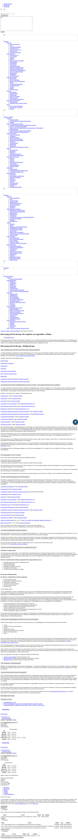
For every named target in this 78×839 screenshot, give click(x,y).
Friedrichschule (4, 360)
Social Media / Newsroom (16, 107)
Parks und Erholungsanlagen (17, 239)
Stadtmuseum (13, 286)
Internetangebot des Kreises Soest (59, 691)
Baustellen (12, 220)
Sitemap (6, 790)
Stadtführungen (13, 295)
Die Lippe (12, 327)
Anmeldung (12, 136)
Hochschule (6, 6)
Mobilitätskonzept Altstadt (16, 228)
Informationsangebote (15, 257)
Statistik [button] (3, 818)
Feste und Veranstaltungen (16, 279)
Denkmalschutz (13, 214)
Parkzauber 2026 (14, 119)
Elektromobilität (13, 235)
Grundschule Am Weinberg (7, 363)
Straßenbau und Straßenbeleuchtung (18, 226)
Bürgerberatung (13, 62)
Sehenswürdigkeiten (15, 298)
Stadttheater (12, 281)
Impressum (6, 787)
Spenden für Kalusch (15, 44)
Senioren (12, 159)
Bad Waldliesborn (14, 296)
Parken (11, 225)
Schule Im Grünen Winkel (7, 520)
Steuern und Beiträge (15, 96)
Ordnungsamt (13, 65)
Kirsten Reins (5, 742)
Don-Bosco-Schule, (8, 659)
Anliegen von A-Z (14, 48)
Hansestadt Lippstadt (15, 301)
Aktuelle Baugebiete (15, 205)
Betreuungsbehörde (14, 165)
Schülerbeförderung (14, 137)
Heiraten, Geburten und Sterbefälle (18, 126)
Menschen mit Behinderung (16, 162)
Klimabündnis (13, 254)
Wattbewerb (13, 206)
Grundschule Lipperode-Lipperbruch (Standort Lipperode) (15, 379)
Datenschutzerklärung (20, 803)
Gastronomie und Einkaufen (16, 299)
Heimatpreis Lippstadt (15, 312)
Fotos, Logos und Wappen (16, 106)
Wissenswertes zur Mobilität (16, 232)
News (11, 45)
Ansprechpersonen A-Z (15, 49)
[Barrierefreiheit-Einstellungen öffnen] (75, 422)
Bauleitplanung (13, 213)
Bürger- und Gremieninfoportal (17, 81)
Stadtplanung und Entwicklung (17, 210)
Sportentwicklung (14, 183)
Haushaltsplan (13, 92)
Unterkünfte (13, 305)
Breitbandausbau (14, 202)
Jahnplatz (12, 185)
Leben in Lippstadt (5, 331)
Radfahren (12, 178)
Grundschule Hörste (5, 421)
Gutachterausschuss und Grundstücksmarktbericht (22, 217)
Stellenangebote (13, 102)
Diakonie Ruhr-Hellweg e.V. (27, 403)
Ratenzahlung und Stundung (16, 99)
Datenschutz (7, 788)
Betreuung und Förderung (16, 139)
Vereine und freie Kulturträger (17, 290)
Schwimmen (13, 180)
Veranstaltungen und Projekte (17, 176)
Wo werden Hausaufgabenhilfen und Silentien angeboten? (14, 530)
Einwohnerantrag (14, 89)
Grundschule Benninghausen (8, 416)
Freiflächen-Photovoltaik (16, 253)
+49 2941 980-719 (5, 717)
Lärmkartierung (13, 221)
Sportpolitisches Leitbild (15, 187)
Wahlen (11, 82)
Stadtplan (12, 58)
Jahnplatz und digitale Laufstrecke (18, 321)
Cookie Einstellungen (9, 794)
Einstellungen (4, 806)
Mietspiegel (12, 152)
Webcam (12, 59)
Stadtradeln (12, 207)
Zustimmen (5, 809)
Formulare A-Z (13, 51)
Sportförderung (13, 184)
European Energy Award (16, 251)
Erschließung (13, 215)
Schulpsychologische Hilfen (16, 140)
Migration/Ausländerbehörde (17, 67)
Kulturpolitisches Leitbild (16, 307)
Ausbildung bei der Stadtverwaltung (18, 103)
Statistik (12, 88)
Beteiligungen (13, 95)
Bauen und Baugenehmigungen (17, 211)
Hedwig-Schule (4, 523)
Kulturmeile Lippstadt (15, 318)
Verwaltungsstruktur (14, 85)
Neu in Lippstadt (14, 150)
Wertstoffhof (13, 74)
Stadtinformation (14, 294)
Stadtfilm (12, 122)
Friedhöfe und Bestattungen (16, 69)
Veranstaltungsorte (14, 317)
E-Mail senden (4, 714)
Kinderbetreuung (14, 129)
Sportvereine (13, 174)
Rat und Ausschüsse (14, 80)
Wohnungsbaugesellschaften (16, 155)
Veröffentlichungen (14, 75)
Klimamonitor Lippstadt (15, 246)
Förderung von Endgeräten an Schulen (19, 147)
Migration (12, 161)
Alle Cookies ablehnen (6, 837)
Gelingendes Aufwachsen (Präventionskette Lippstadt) (23, 125)
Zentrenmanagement (15, 198)
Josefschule (3, 368)
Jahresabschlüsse (14, 93)
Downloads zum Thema (6, 699)
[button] (40, 38)
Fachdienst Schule (6, 718)
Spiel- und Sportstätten (15, 177)
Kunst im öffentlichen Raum (16, 313)
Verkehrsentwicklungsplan (16, 229)
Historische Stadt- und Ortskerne (17, 302)
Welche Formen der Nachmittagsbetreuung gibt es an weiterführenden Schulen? (18, 547)
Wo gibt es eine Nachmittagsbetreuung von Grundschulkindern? (15, 476)
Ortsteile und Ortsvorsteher (16, 84)
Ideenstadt (12, 255)
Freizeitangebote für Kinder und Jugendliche (20, 130)
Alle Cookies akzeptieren (17, 837)
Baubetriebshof (13, 73)
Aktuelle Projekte (14, 200)
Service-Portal (13, 56)
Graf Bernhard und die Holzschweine (19, 170)
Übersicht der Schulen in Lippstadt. (19, 544)
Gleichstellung (13, 63)
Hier (67, 667)
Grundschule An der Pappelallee (8, 403)
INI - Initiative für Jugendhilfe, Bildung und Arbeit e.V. (38, 520)
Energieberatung (14, 248)
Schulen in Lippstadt (15, 135)
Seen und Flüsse (14, 240)
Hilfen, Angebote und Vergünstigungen (19, 132)
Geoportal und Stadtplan (15, 218)
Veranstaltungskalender (15, 47)
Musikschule (7, 5)
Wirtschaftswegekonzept (15, 203)
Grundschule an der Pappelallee (8, 371)
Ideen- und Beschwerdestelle (17, 60)
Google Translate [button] (5, 829)
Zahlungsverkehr (14, 97)
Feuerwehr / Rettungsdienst (16, 71)
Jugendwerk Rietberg (25, 523)
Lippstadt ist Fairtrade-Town (16, 172)
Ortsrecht (12, 86)
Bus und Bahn (13, 231)
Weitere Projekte (14, 259)
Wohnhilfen (12, 151)
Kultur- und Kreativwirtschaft (17, 310)
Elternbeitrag (4, 445)
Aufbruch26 (13, 250)
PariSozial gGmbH (17, 396)
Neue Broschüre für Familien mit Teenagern (20, 121)
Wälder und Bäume (14, 242)
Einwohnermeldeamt (15, 66)
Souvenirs (12, 303)
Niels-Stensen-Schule (6, 424)
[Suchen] (4, 16)
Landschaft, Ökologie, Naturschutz (18, 243)
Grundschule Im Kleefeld (7, 419)
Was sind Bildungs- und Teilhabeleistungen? (11, 663)
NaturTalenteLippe (14, 237)
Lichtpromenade (14, 314)
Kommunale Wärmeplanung (16, 247)
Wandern (12, 181)
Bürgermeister (13, 78)
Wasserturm (12, 316)
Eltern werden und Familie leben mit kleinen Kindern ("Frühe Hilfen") (27, 128)
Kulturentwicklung (14, 309)
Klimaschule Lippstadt (15, 258)
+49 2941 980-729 (5, 750)
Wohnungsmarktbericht (15, 154)
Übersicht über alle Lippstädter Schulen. (25, 355)
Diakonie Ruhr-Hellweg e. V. (28, 499)
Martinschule (4, 376)
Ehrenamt (12, 158)
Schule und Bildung (15, 331)
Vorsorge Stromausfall (15, 52)
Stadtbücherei (13, 145)
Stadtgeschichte (13, 169)
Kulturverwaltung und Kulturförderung (19, 291)
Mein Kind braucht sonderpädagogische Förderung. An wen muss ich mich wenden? (19, 619)
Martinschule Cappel (6, 409)
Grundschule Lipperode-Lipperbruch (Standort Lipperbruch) (15, 381)
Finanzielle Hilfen (14, 166)
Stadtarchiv (12, 284)
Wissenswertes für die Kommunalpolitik (19, 233)
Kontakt (6, 791)
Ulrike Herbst (5, 709)
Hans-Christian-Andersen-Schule (9, 373)
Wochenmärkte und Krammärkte (17, 70)
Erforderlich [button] (3, 807)
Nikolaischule (4, 366)
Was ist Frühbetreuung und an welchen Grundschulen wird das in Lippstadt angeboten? (20, 349)
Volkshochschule (8, 3)
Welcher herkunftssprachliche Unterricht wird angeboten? (13, 672)
